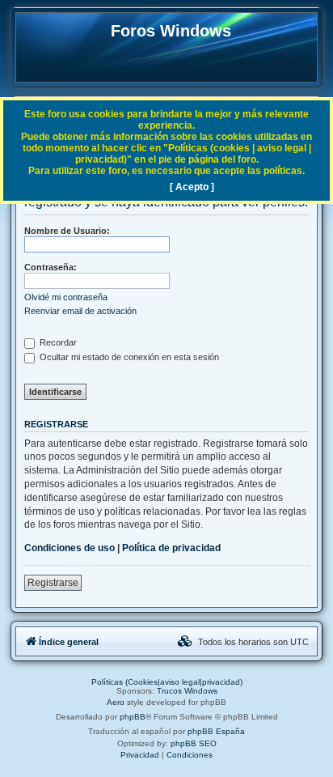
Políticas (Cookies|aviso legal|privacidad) (166, 681)
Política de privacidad (171, 548)
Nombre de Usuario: (67, 231)
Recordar (57, 342)
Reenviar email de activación (80, 311)
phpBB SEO (194, 743)
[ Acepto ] (192, 187)
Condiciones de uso (69, 548)
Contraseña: (50, 267)
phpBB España (216, 731)
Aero (115, 702)
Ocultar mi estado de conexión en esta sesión (128, 357)
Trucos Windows (187, 690)
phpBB (132, 716)
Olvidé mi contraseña (65, 297)
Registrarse (52, 582)
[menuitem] (185, 642)
